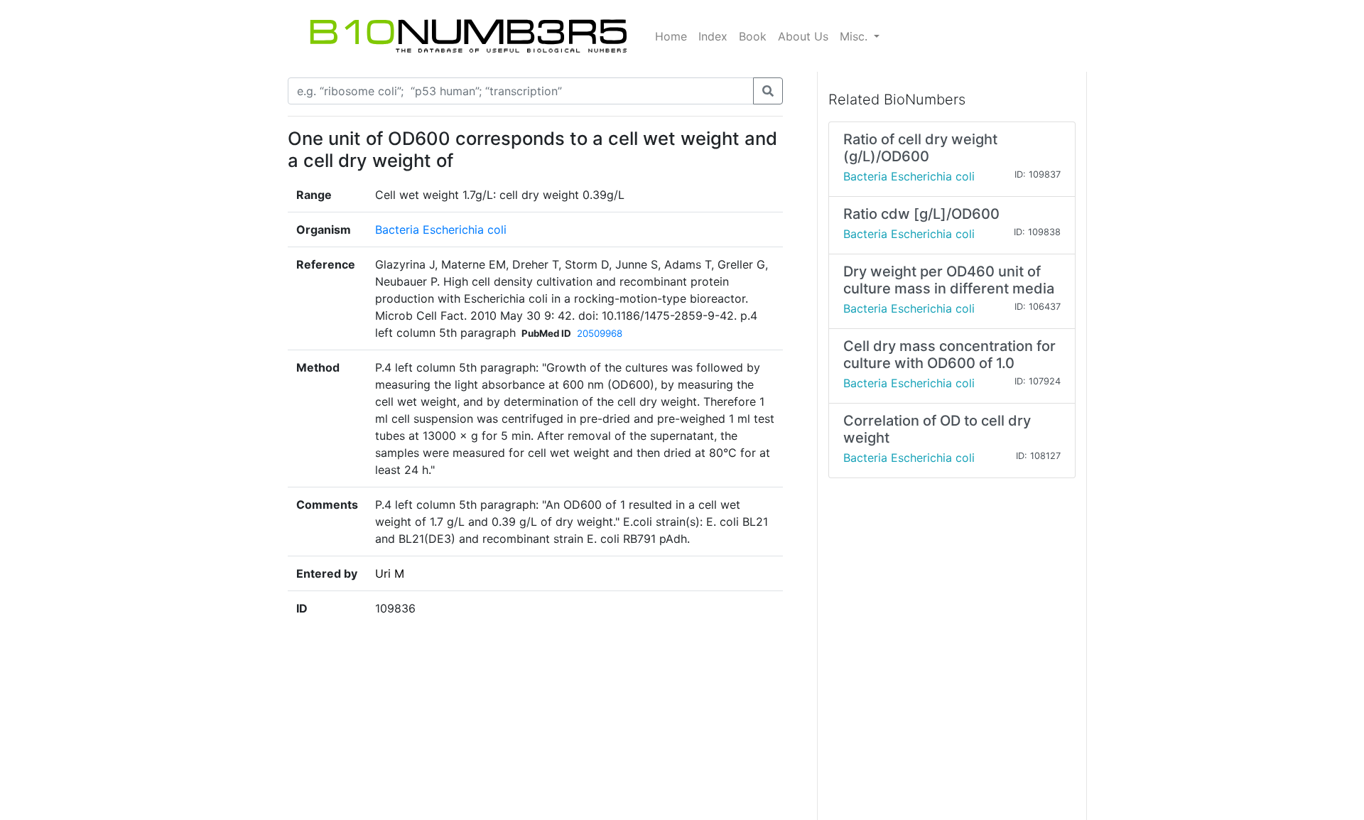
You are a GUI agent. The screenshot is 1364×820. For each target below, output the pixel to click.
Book (753, 36)
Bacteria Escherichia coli (441, 229)
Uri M (389, 573)
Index (712, 36)
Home (671, 36)
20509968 (599, 333)
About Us (803, 36)
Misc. (855, 36)
